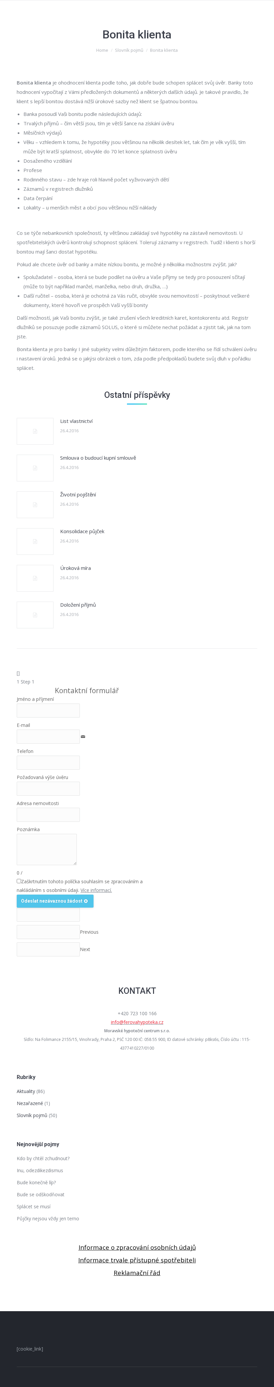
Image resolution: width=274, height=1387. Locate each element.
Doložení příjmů (78, 604)
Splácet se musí (33, 1206)
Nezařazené (30, 1103)
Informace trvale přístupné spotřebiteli (137, 1260)
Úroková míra (75, 568)
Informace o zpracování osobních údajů (137, 1247)
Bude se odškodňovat (40, 1194)
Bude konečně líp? (36, 1182)
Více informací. (96, 890)
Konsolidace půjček (82, 531)
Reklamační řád (137, 1272)
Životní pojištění (78, 494)
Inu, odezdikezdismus (40, 1170)
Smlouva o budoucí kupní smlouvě (98, 457)
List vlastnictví (76, 421)
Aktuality (26, 1091)
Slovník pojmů (129, 50)
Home (102, 50)
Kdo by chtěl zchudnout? (43, 1158)
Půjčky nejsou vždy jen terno (48, 1218)
